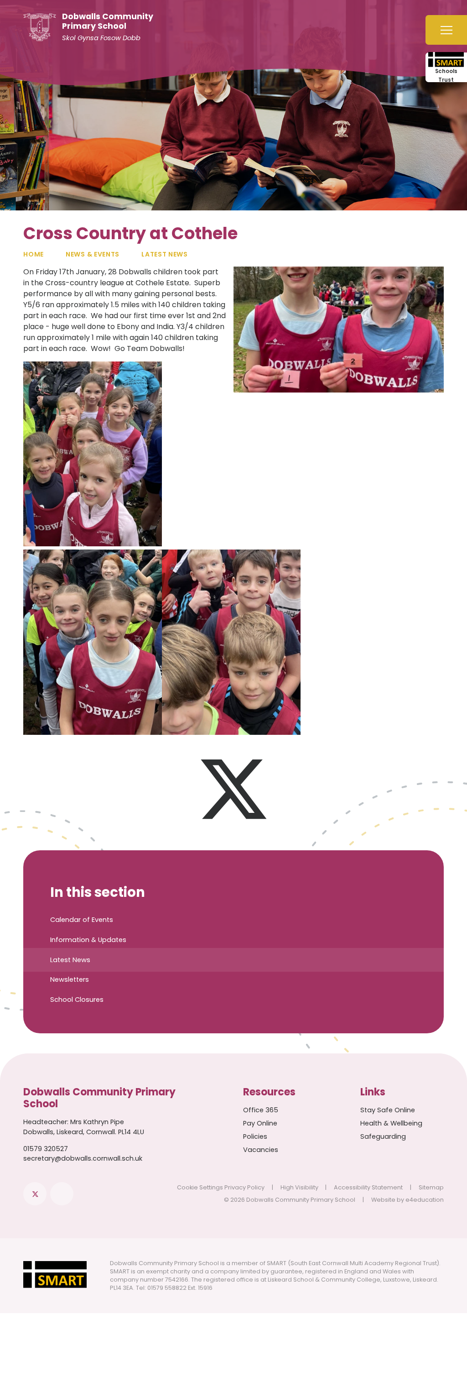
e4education (424, 1200)
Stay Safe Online (387, 1110)
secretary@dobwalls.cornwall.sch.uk (82, 1158)
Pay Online (260, 1123)
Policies (255, 1136)
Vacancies (260, 1149)
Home (33, 254)
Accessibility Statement (368, 1187)
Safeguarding (383, 1136)
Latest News (164, 254)
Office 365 (260, 1110)
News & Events (92, 254)
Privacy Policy (244, 1187)
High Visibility (299, 1187)
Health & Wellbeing (391, 1123)
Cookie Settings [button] (200, 1187)
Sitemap (431, 1187)
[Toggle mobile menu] (446, 30)
